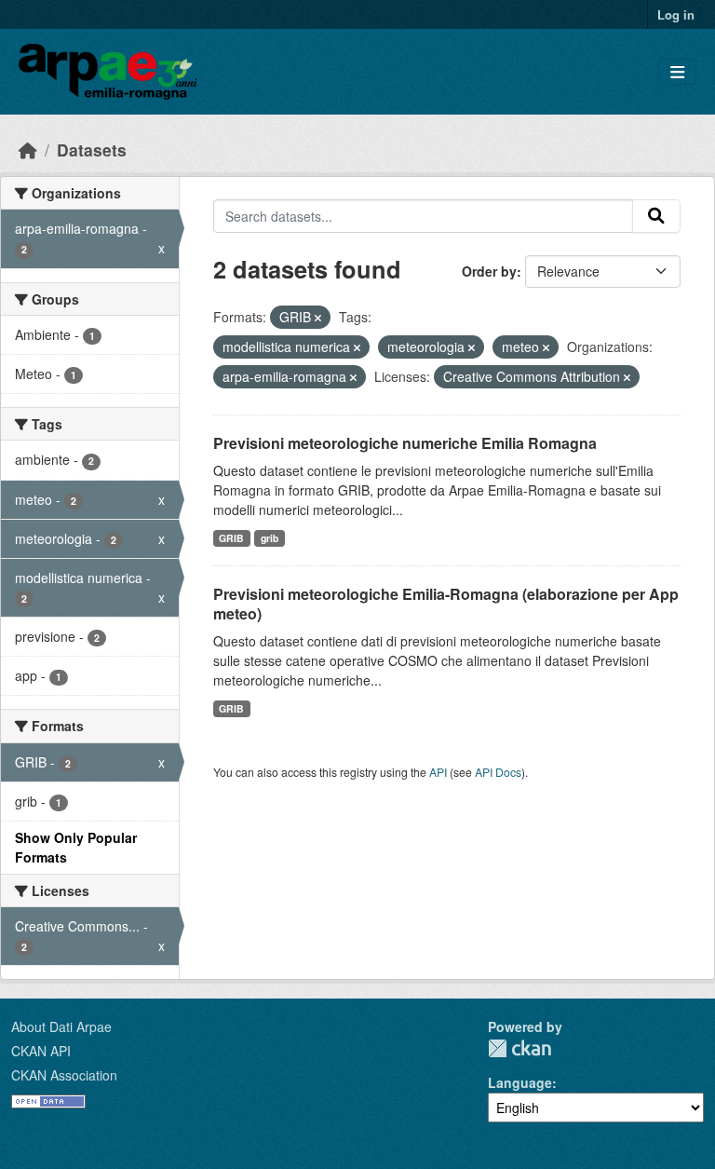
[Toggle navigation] (677, 72)
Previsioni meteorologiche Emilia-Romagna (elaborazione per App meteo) (446, 603)
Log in (676, 14)
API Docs (498, 772)
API (438, 772)
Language (520, 1082)
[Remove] (318, 317)
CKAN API (41, 1050)
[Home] (28, 149)
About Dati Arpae (61, 1026)
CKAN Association (64, 1075)
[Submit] (656, 216)
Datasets (92, 149)
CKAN (519, 1048)
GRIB (231, 538)
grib (269, 538)
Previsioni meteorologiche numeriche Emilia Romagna (405, 443)
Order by (489, 271)
